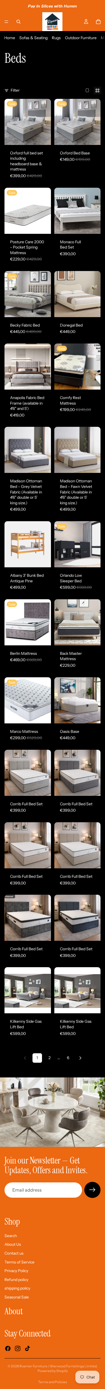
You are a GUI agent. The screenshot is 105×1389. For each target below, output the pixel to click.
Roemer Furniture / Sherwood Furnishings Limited (58, 1366)
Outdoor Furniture (81, 37)
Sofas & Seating (33, 37)
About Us (12, 1244)
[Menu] (6, 21)
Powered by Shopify (53, 1371)
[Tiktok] (27, 1348)
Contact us (14, 1253)
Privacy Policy (16, 1270)
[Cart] (98, 22)
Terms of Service (19, 1262)
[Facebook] (7, 1348)
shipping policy (17, 1288)
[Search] (18, 22)
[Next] (80, 1058)
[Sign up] (92, 1190)
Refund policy (16, 1279)
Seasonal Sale (16, 1297)
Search (10, 1235)
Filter (15, 90)
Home (9, 37)
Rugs (56, 37)
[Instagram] (17, 1348)
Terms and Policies (52, 1382)
